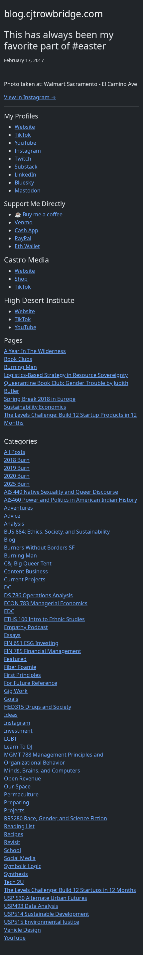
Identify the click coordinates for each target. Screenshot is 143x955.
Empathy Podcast (26, 627)
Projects (14, 810)
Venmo (24, 222)
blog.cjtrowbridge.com (53, 13)
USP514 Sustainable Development (46, 914)
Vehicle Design (22, 929)
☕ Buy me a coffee (39, 214)
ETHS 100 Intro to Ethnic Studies (44, 619)
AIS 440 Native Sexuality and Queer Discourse (61, 491)
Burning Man (20, 367)
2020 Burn (17, 475)
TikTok (23, 134)
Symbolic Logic (22, 866)
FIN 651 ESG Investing (31, 643)
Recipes (13, 834)
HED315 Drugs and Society (37, 706)
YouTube (25, 142)
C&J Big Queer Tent (28, 563)
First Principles (22, 675)
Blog (9, 539)
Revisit (12, 842)
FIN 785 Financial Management (42, 651)
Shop (21, 278)
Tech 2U (14, 882)
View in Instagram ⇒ (30, 97)
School (12, 850)
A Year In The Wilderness (35, 351)
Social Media (20, 858)
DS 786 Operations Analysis (38, 595)
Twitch (23, 158)
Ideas (11, 714)
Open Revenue (22, 778)
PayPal (23, 238)
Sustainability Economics (35, 406)
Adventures (18, 507)
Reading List (19, 826)
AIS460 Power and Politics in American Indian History (70, 499)
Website (25, 126)
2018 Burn (17, 460)
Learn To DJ (18, 746)
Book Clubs (18, 359)
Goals (11, 698)
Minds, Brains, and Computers (42, 770)
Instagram (28, 150)
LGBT (10, 738)
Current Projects (25, 579)
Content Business (26, 571)
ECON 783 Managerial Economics (45, 603)
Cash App (26, 230)
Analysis (14, 523)
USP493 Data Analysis (31, 906)
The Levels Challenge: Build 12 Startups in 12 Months (70, 890)
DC (7, 587)
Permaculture (21, 794)
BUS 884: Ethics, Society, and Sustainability (57, 531)
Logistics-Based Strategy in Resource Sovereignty (66, 375)
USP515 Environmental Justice (41, 921)
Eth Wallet (27, 246)
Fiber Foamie (20, 667)
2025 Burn (17, 483)
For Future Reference (30, 683)
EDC (9, 611)
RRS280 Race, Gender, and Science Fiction (55, 818)
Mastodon (28, 190)
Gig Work (16, 691)
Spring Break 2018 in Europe (39, 399)
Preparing (16, 802)
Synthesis (16, 874)
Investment (18, 730)
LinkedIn (25, 174)
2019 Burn (17, 468)
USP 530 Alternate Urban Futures (45, 898)
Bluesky (24, 182)
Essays (12, 635)
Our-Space (17, 786)
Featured (15, 659)
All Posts (14, 452)
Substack (26, 166)
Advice (12, 515)
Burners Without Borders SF (39, 547)
